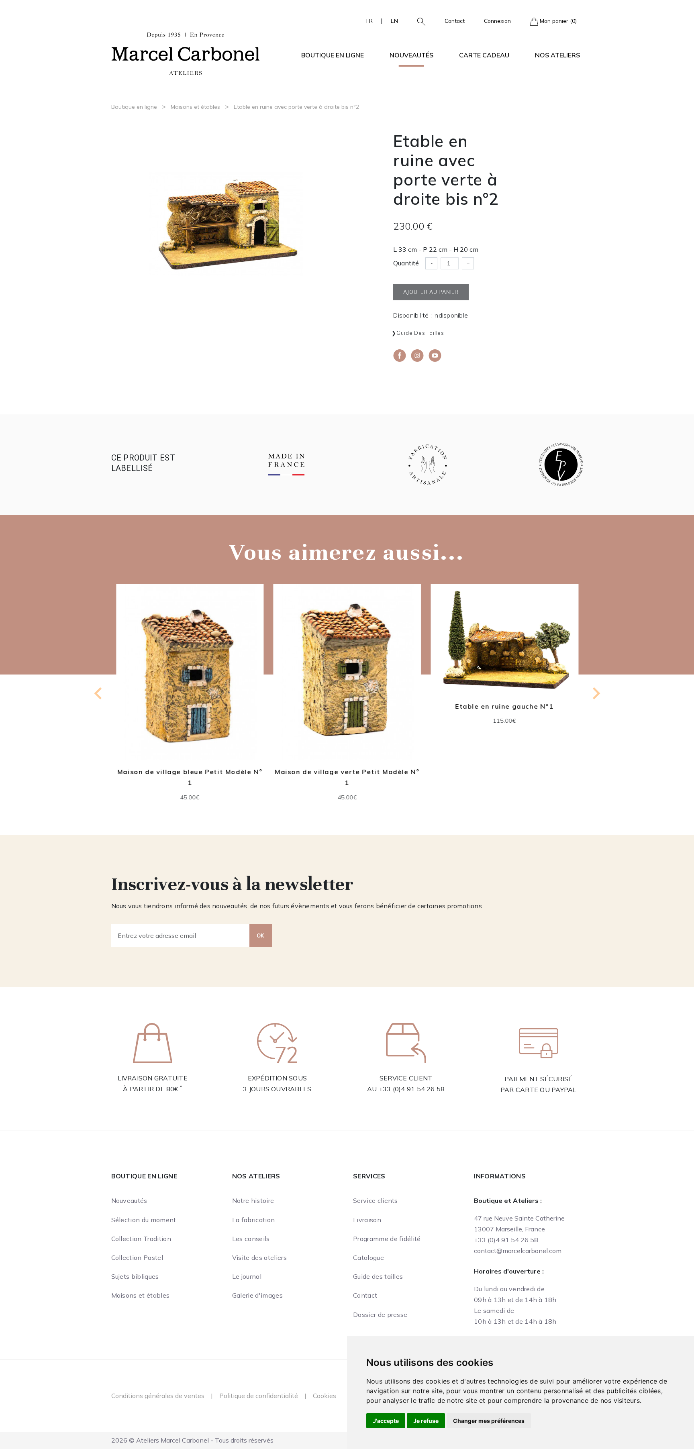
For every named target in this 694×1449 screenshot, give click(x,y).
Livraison (367, 1220)
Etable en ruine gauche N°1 (390, 706)
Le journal (246, 1276)
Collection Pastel (137, 1257)
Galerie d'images (257, 1295)
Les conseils (251, 1239)
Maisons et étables (195, 106)
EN (394, 20)
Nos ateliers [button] (557, 55)
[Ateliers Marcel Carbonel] (185, 52)
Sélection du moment (143, 1220)
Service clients (375, 1200)
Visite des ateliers (259, 1257)
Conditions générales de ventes (157, 1396)
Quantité (406, 263)
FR (369, 20)
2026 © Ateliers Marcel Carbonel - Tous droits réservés (192, 1440)
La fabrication (253, 1220)
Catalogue (368, 1257)
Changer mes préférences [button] (489, 1420)
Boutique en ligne (134, 106)
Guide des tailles (420, 333)
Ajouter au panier (233, 702)
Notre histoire (253, 1200)
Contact (455, 20)
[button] (418, 21)
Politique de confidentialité (258, 1396)
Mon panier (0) (557, 20)
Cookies (324, 1396)
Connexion (497, 20)
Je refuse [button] (426, 1420)
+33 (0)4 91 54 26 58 (412, 1089)
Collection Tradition (141, 1239)
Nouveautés (411, 55)
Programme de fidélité (387, 1239)
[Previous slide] (98, 693)
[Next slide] (595, 693)
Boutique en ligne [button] (332, 55)
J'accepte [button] (386, 1420)
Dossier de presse (380, 1314)
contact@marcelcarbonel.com (517, 1251)
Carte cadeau (484, 55)
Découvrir (232, 683)
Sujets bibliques (135, 1276)
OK (261, 935)
